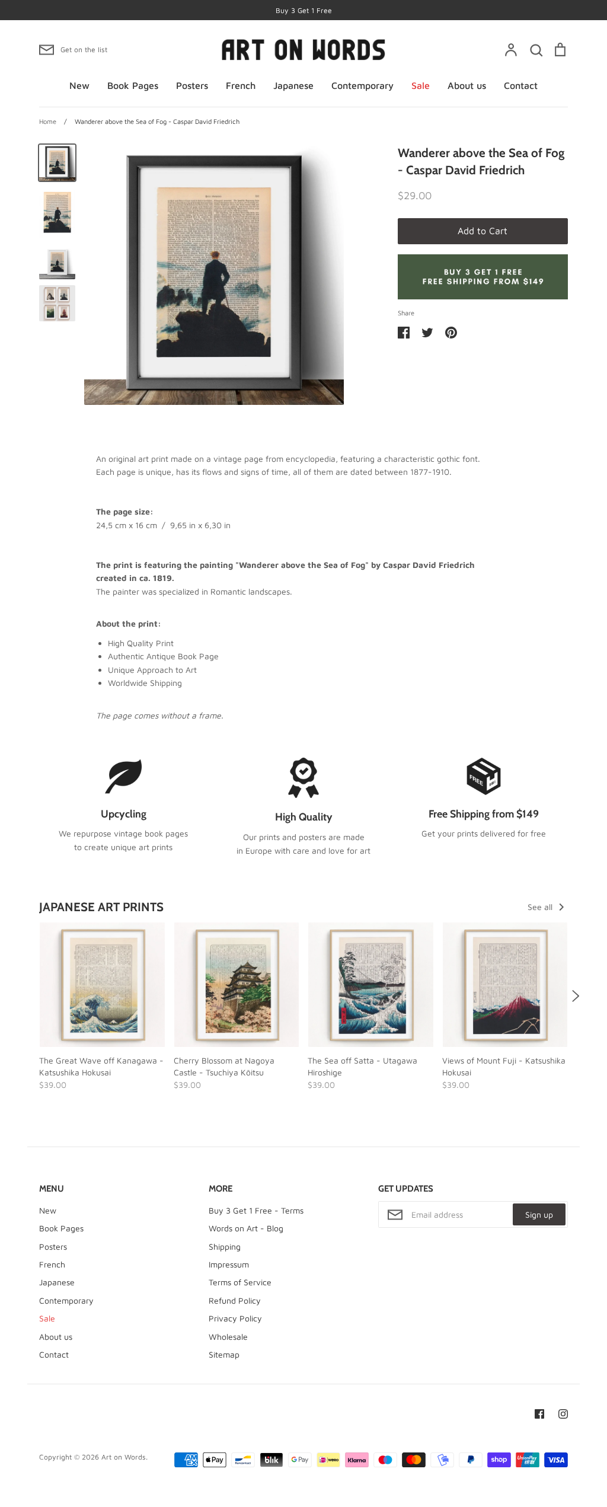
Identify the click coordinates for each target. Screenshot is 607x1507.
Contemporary (362, 85)
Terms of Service (240, 1282)
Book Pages (132, 85)
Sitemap (224, 1354)
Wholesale (228, 1337)
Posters (192, 85)
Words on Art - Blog (246, 1228)
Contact (521, 85)
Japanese (293, 85)
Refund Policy (235, 1300)
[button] (31, 995)
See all (541, 907)
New (79, 85)
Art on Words (123, 1456)
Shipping (225, 1246)
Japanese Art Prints (101, 906)
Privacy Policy (235, 1318)
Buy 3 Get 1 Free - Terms (256, 1210)
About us (467, 85)
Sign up (539, 1214)
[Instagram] (563, 1414)
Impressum (229, 1264)
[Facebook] (539, 1414)
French (240, 85)
